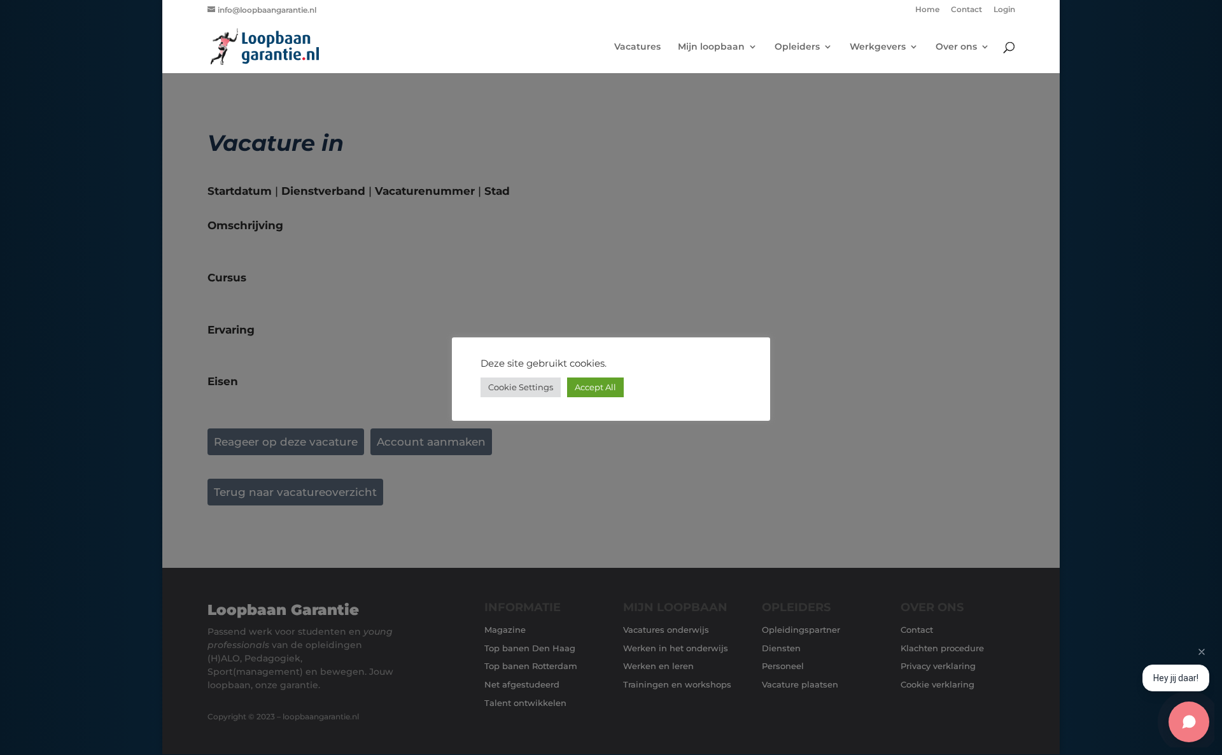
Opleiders (797, 47)
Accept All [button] (595, 387)
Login (1004, 10)
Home (927, 10)
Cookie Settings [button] (520, 387)
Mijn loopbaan (711, 47)
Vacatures (637, 47)
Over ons (956, 47)
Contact (966, 10)
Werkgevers (878, 47)
